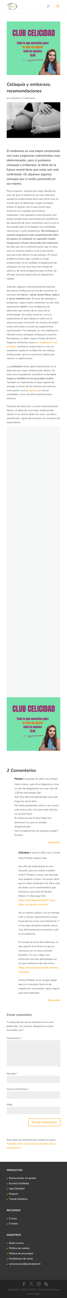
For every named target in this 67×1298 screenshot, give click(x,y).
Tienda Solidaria (18, 1199)
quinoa (33, 390)
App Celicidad (16, 1188)
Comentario (14, 1038)
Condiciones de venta (21, 1258)
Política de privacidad (21, 1253)
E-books (13, 1223)
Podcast (13, 1194)
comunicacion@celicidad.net (25, 1264)
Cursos (13, 1218)
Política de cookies (19, 1248)
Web (9, 1104)
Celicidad (15, 98)
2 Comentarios (28, 98)
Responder (54, 842)
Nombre (12, 1073)
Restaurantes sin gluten (22, 1178)
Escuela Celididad (19, 1183)
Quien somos (16, 1243)
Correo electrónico (18, 1089)
